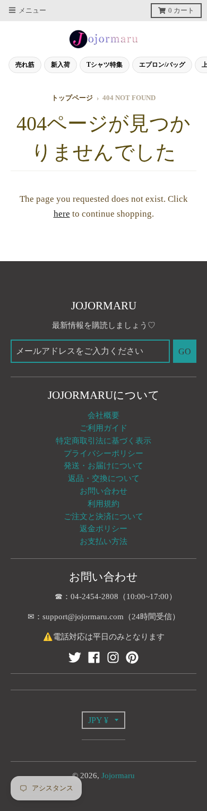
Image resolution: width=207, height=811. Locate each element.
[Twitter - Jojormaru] (74, 657)
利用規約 (103, 504)
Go (184, 351)
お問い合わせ (103, 491)
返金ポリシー (103, 528)
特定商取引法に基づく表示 (103, 440)
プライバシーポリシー (103, 453)
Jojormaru (118, 775)
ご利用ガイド (103, 428)
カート (181, 10)
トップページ (72, 98)
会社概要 (103, 415)
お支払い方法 (103, 541)
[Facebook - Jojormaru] (94, 657)
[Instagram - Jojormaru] (113, 657)
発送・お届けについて (103, 465)
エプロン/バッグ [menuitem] (162, 64)
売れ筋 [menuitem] (24, 64)
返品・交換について (104, 478)
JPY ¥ (98, 720)
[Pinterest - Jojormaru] (132, 657)
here (62, 214)
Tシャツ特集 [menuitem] (105, 64)
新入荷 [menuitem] (60, 64)
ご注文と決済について (103, 516)
